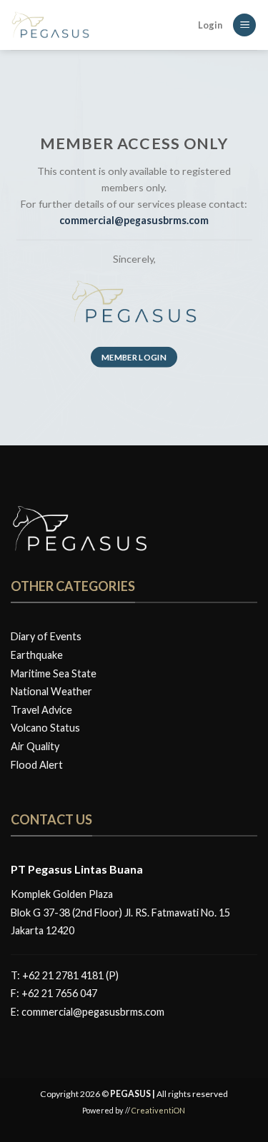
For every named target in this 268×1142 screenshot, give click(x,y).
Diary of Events (46, 636)
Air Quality (35, 746)
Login (210, 25)
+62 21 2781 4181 (63, 975)
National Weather (51, 691)
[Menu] (244, 25)
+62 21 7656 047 (59, 993)
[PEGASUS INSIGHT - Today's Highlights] (82, 25)
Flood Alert (37, 765)
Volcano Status (45, 728)
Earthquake (37, 655)
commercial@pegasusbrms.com (92, 1012)
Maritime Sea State (53, 673)
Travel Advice (41, 710)
